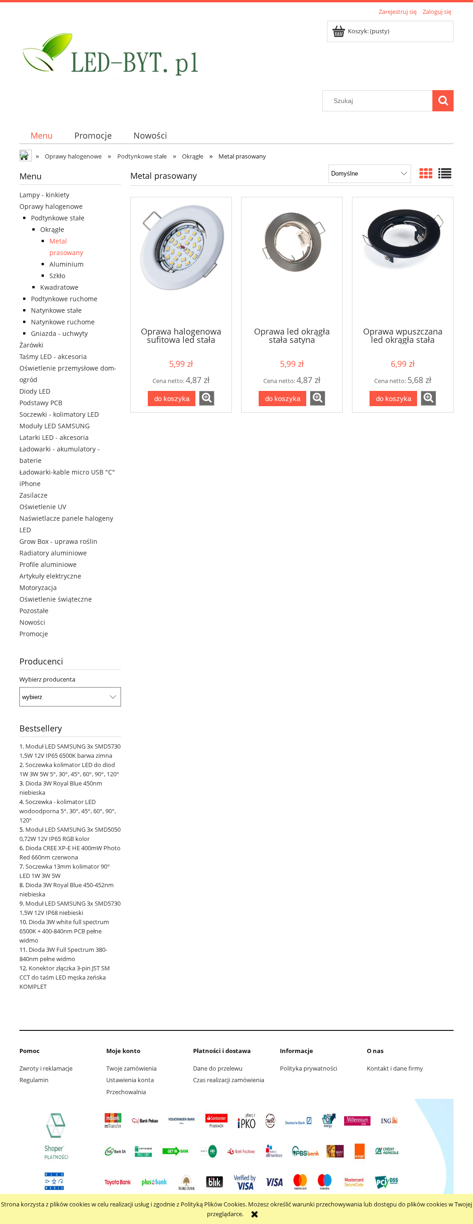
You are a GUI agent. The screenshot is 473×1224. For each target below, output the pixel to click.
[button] (206, 398)
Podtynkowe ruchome (64, 298)
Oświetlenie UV (42, 506)
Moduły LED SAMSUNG (54, 425)
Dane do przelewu (218, 1068)
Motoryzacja (38, 587)
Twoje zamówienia (131, 1068)
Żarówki (31, 345)
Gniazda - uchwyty (59, 333)
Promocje (33, 633)
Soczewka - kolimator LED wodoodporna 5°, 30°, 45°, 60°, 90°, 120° (67, 811)
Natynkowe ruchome (63, 321)
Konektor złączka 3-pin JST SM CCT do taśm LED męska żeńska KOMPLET (64, 977)
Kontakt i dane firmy (395, 1068)
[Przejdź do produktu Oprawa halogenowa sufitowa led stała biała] (181, 261)
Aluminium (66, 264)
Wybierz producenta (47, 679)
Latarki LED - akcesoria (54, 437)
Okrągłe (52, 229)
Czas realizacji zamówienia (228, 1080)
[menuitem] (41, 136)
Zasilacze (33, 495)
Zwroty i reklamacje (46, 1068)
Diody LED (34, 391)
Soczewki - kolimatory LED (59, 414)
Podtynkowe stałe (58, 217)
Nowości (32, 622)
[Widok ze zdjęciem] (425, 173)
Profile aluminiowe (48, 564)
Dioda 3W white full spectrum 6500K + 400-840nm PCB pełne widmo (64, 931)
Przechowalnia (126, 1092)
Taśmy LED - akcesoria (53, 356)
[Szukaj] (443, 100)
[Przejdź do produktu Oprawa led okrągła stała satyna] (292, 261)
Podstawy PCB (40, 402)
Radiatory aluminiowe (53, 552)
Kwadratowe (59, 287)
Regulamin (34, 1080)
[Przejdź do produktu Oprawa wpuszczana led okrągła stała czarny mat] (402, 261)
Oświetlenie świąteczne (55, 599)
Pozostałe (34, 610)
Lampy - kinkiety (44, 194)
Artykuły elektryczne (50, 576)
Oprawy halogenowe (51, 206)
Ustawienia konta (130, 1080)
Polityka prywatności (308, 1068)
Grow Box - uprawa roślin (58, 541)
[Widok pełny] (444, 173)
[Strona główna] (109, 54)
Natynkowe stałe (56, 310)
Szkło (57, 275)
